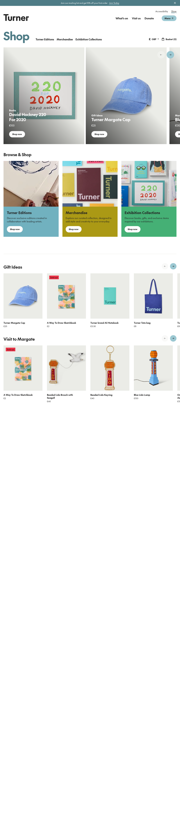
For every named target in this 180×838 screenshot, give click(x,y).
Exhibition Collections (89, 39)
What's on (122, 18)
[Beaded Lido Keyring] (109, 368)
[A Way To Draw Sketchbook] (66, 296)
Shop (173, 11)
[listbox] (90, 95)
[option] (44, 95)
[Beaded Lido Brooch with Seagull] (66, 368)
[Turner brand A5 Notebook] (109, 296)
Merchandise (65, 39)
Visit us (136, 18)
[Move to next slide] (170, 54)
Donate (149, 18)
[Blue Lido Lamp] (153, 368)
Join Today (114, 3)
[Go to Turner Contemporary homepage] (16, 17)
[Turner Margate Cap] (23, 296)
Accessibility (161, 11)
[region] (90, 95)
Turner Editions (45, 39)
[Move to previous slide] (161, 54)
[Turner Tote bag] (153, 296)
